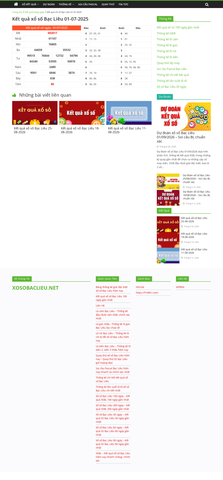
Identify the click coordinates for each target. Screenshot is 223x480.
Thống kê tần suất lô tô (172, 81)
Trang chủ (17, 12)
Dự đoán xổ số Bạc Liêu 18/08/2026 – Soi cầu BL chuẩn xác (196, 195)
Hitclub (140, 287)
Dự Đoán (49, 4)
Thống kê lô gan (167, 45)
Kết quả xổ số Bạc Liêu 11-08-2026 (127, 130)
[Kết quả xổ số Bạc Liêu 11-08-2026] (129, 103)
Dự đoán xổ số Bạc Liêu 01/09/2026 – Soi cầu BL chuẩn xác (181, 137)
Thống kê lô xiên (167, 57)
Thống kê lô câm (167, 39)
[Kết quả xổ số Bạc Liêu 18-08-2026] (82, 103)
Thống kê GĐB (166, 33)
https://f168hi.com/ (147, 292)
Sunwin (5, 477)
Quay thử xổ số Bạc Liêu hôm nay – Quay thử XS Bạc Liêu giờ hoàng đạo (113, 359)
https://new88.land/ (33, 473)
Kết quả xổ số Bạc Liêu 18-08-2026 (80, 130)
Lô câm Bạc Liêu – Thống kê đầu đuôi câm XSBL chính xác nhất (113, 314)
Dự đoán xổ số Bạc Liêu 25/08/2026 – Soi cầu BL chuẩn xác (196, 179)
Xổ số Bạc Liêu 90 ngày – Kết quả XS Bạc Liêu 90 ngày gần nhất (112, 444)
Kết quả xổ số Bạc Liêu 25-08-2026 (33, 130)
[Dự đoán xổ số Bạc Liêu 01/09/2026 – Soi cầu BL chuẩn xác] (184, 104)
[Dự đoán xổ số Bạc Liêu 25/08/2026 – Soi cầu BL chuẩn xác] (169, 176)
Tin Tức (123, 4)
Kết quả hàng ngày (34, 12)
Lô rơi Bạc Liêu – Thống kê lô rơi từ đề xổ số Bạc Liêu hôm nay (112, 337)
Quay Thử (108, 4)
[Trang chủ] (16, 4)
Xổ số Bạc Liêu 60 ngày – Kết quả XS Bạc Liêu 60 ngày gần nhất (112, 431)
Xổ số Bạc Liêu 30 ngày (171, 87)
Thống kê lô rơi (166, 51)
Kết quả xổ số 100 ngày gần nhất (178, 27)
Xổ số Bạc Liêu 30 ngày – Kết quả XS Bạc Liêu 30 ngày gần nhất (112, 418)
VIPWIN (180, 287)
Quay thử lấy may (168, 63)
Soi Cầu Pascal (88, 4)
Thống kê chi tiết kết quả (173, 75)
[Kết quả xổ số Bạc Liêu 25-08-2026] (34, 103)
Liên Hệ (100, 305)
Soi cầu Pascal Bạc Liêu (172, 69)
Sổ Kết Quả (29, 4)
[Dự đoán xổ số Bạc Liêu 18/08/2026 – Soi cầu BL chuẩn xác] (169, 192)
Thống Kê (65, 4)
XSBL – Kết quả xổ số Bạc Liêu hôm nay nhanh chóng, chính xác (113, 457)
